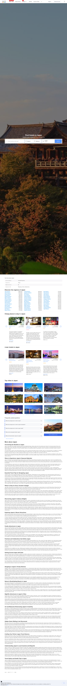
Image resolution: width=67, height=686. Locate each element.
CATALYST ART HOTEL (46, 327)
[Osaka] (33, 387)
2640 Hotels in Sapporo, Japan (30, 403)
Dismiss (64, 682)
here (7, 684)
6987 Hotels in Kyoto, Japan (10, 403)
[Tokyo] (14, 387)
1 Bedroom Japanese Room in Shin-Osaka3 (29, 327)
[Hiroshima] (53, 409)
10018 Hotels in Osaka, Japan (30, 392)
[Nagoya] (53, 398)
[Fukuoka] (53, 387)
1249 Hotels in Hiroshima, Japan (50, 414)
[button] (24, 420)
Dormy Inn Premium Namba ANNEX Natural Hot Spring (29, 361)
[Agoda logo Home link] (4, 2)
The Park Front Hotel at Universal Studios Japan (46, 360)
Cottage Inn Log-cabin (12, 327)
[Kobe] (33, 409)
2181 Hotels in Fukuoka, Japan (50, 392)
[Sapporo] (33, 398)
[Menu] (41, 1)
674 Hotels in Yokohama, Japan (10, 414)
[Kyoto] (14, 398)
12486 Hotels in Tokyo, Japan (10, 392)
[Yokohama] (14, 409)
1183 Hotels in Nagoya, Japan (49, 403)
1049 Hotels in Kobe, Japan (29, 414)
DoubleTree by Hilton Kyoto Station (12, 360)
